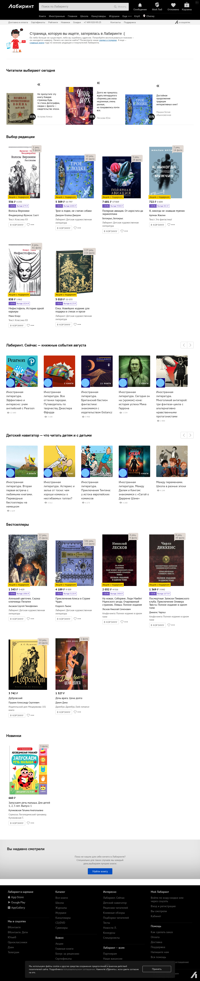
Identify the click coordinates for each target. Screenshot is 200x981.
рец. (36, 147)
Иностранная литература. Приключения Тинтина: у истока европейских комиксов (96, 490)
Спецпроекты (111, 937)
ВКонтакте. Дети (18, 932)
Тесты (106, 922)
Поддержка (130, 22)
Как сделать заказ (162, 932)
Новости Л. (110, 927)
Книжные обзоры (114, 912)
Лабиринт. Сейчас (114, 897)
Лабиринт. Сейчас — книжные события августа (46, 345)
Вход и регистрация (163, 906)
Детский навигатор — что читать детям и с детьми (49, 435)
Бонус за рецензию (67, 953)
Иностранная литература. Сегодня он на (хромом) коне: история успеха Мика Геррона (134, 400)
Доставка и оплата (18, 22)
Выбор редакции (20, 136)
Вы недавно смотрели (26, 848)
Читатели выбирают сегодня (30, 70)
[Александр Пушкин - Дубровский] (28, 689)
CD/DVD (60, 922)
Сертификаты (38, 22)
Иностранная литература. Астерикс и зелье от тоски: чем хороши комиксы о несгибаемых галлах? (59, 490)
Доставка (156, 942)
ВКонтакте (14, 927)
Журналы (61, 907)
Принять (157, 969)
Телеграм (13, 952)
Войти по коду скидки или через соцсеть (167, 899)
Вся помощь (158, 957)
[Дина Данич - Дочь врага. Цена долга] (71, 689)
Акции (59, 943)
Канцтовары (98, 16)
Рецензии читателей (115, 907)
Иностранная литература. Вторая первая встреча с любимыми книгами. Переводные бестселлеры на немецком (19, 494)
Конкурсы (109, 932)
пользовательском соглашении (79, 969)
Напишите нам (160, 952)
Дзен (11, 947)
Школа (84, 16)
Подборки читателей (116, 917)
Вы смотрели (159, 911)
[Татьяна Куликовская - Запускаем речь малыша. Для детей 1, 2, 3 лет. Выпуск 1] (28, 794)
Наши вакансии (112, 958)
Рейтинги (53, 22)
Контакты (115, 22)
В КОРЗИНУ (17, 224)
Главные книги (64, 948)
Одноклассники (17, 942)
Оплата (155, 937)
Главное (72, 16)
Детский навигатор (115, 902)
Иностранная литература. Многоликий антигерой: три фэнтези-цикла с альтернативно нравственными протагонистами (171, 404)
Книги (42, 16)
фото (36, 150)
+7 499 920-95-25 (92, 22)
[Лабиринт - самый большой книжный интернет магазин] (22, 5)
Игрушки (114, 16)
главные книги (37, 42)
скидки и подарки (108, 40)
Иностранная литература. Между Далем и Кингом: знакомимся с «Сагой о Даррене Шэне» (134, 490)
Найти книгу (100, 871)
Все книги (61, 897)
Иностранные (57, 16)
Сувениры (61, 927)
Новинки (13, 735)
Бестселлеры (17, 524)
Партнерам (110, 953)
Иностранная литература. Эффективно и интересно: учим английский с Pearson (20, 400)
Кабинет (156, 916)
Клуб (137, 16)
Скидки (77, 22)
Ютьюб (12, 937)
